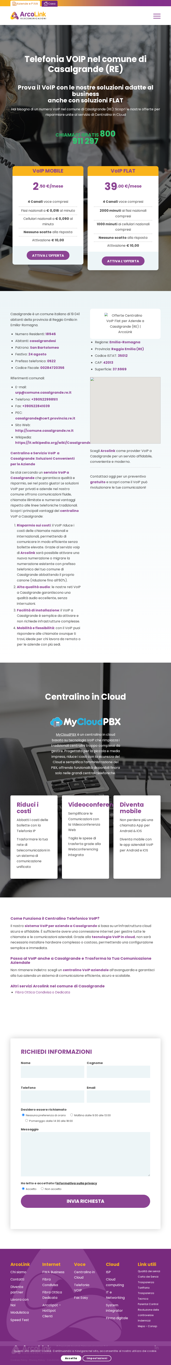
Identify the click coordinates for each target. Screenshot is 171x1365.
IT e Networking (115, 1295)
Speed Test (19, 1320)
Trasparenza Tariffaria (146, 1284)
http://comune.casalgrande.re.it (44, 430)
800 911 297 (94, 137)
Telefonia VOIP (81, 1288)
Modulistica (19, 1312)
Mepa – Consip (147, 1326)
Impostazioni (97, 1358)
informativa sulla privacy (76, 1183)
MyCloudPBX (66, 734)
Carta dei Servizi (148, 1276)
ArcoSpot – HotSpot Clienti (51, 1311)
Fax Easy (81, 1297)
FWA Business (53, 1272)
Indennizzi (144, 1320)
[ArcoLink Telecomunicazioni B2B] (28, 15)
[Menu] (155, 15)
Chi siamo (18, 1272)
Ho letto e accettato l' (59, 1183)
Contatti (17, 1279)
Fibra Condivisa (50, 1282)
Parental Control (148, 1304)
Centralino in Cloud (84, 1275)
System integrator (114, 1308)
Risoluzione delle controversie (148, 1312)
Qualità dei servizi (149, 1271)
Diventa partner (16, 1289)
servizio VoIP (55, 472)
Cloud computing (115, 1282)
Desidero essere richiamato (44, 1109)
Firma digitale (117, 1318)
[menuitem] (155, 15)
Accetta (71, 1358)
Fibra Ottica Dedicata (52, 1295)
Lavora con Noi (19, 1302)
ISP (108, 1272)
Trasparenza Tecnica (146, 1295)
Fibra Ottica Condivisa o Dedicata (42, 992)
